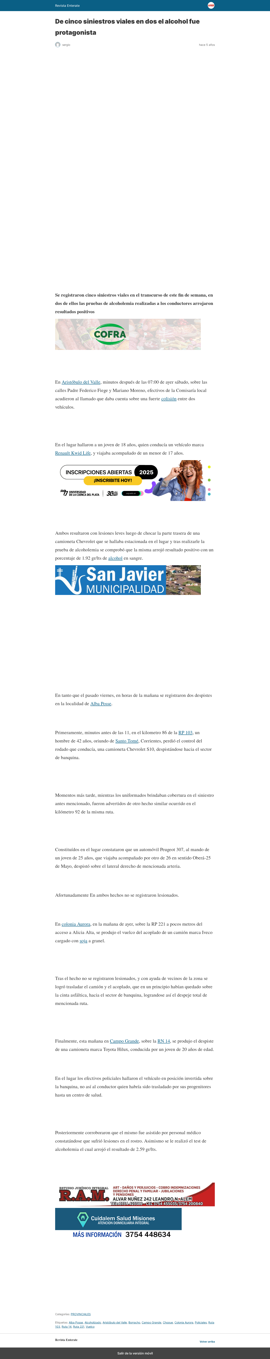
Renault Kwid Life (73, 453)
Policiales (201, 1322)
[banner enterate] (135, 627)
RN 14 (164, 1041)
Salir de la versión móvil (135, 1353)
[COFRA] (128, 349)
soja (83, 940)
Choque (168, 1322)
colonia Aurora (76, 924)
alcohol (115, 558)
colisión (169, 398)
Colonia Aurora (184, 1322)
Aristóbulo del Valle (81, 382)
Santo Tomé (126, 740)
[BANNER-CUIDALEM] (118, 1238)
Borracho (134, 1322)
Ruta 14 (67, 1326)
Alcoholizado (93, 1322)
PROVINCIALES (81, 1314)
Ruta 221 (78, 1326)
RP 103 (185, 732)
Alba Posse (100, 703)
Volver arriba (207, 1341)
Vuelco (90, 1326)
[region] (135, 163)
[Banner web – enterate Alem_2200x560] (135, 500)
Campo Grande (124, 1041)
